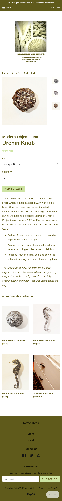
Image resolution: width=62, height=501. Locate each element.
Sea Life (16, 73)
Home (5, 73)
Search (31, 440)
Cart (57, 7)
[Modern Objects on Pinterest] (31, 456)
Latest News (31, 422)
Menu (9, 7)
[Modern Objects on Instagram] (38, 456)
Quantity (7, 172)
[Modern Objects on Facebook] (24, 456)
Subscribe (49, 479)
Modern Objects (29, 488)
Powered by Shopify (48, 488)
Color (5, 158)
